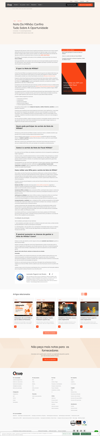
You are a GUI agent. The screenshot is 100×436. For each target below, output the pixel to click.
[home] (9, 5)
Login (87, 1)
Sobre (71, 1)
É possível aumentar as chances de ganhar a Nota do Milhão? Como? (73, 59)
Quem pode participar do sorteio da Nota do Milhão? (72, 53)
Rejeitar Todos (76, 433)
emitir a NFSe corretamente (43, 184)
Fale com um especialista (85, 4)
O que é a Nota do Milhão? (68, 50)
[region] (50, 434)
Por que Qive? (22, 4)
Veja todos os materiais (50, 332)
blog (10, 8)
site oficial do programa (35, 136)
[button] (16, 4)
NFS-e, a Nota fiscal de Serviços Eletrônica (45, 86)
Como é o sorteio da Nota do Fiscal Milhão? (72, 56)
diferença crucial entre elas (49, 76)
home (7, 8)
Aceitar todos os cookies (85, 433)
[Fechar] (98, 434)
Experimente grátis (71, 4)
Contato (76, 1)
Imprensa (82, 1)
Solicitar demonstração (69, 91)
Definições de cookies (67, 433)
